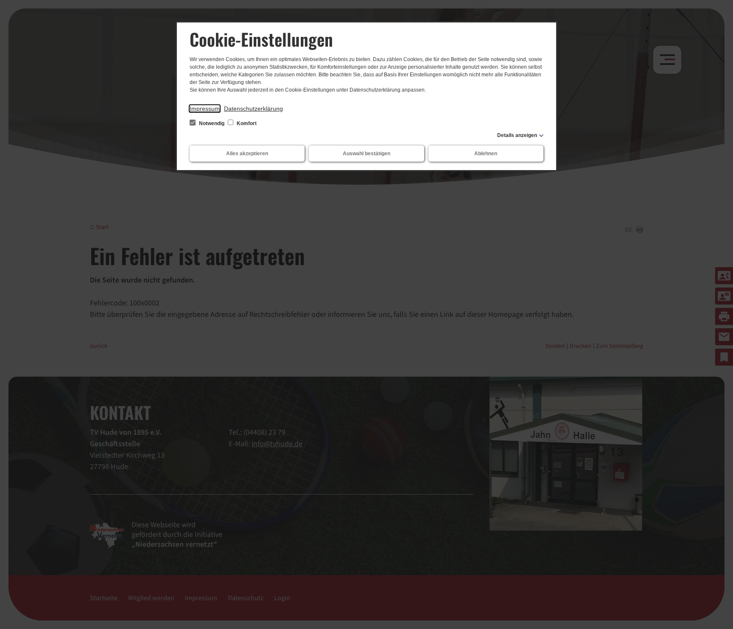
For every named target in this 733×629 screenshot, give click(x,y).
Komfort (246, 123)
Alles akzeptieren (247, 154)
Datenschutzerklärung (253, 108)
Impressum (205, 108)
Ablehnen (485, 154)
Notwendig (212, 123)
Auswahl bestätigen (366, 154)
